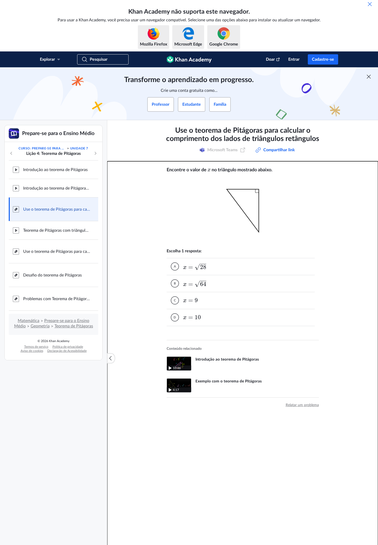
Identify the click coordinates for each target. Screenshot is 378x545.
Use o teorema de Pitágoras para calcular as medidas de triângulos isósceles (56, 251)
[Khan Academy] (189, 59)
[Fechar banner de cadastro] (369, 77)
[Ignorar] (370, 4)
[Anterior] (11, 153)
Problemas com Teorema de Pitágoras (56, 299)
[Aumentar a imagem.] (242, 210)
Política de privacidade (67, 346)
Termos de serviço (36, 346)
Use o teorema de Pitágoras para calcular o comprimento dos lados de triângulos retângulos (56, 209)
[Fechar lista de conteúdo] (111, 358)
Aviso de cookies (32, 350)
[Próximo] (95, 153)
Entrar (294, 59)
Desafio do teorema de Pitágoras (52, 275)
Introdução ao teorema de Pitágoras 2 (56, 188)
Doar (270, 59)
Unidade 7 (79, 148)
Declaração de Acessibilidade (67, 350)
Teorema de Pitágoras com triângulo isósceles (56, 230)
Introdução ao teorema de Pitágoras (55, 170)
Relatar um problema (302, 405)
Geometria (40, 326)
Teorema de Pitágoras (74, 326)
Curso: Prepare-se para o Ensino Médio (42, 148)
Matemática (28, 321)
